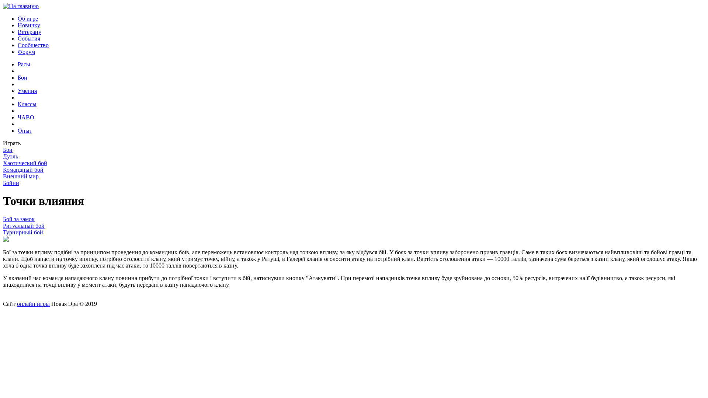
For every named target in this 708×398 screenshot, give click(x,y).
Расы (24, 64)
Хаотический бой (25, 163)
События (29, 38)
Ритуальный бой (24, 226)
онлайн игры (33, 304)
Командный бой (23, 170)
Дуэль (10, 156)
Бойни (11, 183)
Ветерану (29, 32)
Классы (27, 104)
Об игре (28, 18)
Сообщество (33, 45)
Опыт (25, 131)
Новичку (29, 25)
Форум (26, 52)
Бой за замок (19, 219)
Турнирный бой (23, 232)
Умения (27, 91)
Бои (22, 77)
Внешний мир (21, 176)
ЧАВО (26, 117)
